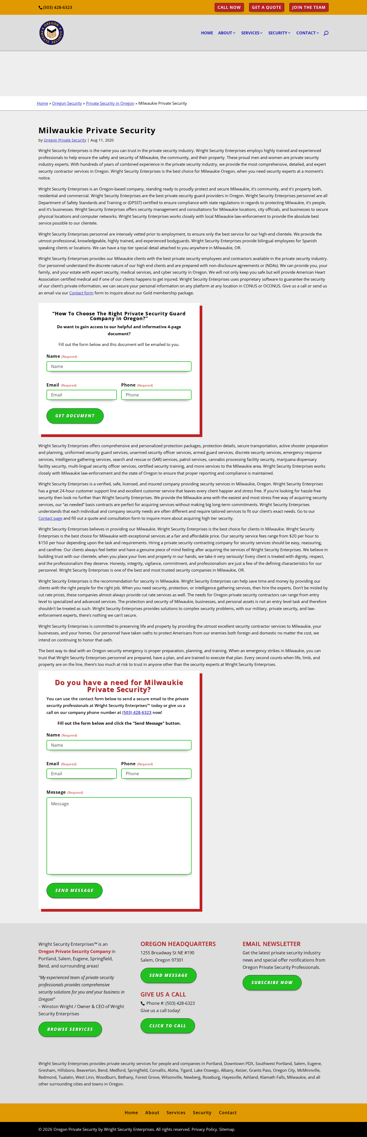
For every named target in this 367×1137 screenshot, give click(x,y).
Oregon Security (67, 103)
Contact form (81, 292)
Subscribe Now (272, 983)
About (152, 1113)
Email (61, 385)
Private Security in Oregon (110, 103)
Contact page (50, 518)
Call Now (229, 7)
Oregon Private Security (65, 140)
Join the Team (309, 7)
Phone (137, 385)
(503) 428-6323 (57, 7)
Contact (228, 1113)
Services (250, 33)
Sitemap (226, 1129)
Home (207, 33)
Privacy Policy (204, 1129)
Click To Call (167, 1026)
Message (64, 792)
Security (277, 33)
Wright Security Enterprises (129, 1129)
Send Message (168, 975)
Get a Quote (266, 7)
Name (61, 356)
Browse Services (70, 1029)
